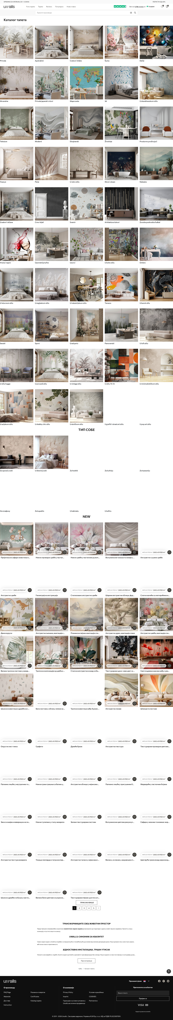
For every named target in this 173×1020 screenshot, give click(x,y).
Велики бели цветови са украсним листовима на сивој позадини (50, 898)
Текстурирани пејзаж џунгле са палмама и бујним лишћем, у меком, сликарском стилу (85, 898)
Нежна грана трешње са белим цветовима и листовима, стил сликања (50, 784)
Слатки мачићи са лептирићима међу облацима (155, 595)
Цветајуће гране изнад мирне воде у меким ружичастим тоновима (155, 860)
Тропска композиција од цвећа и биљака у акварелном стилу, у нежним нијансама (50, 671)
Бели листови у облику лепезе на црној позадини (50, 709)
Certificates (35, 996)
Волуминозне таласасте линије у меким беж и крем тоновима (120, 557)
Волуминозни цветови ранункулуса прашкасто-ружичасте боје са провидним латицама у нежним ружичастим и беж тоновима (120, 822)
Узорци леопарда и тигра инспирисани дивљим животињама (50, 860)
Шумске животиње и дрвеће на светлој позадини (15, 709)
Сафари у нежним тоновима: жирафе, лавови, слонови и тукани (155, 822)
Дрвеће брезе (76, 746)
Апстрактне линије (113, 709)
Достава (7, 1001)
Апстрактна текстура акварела (14, 860)
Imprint (65, 996)
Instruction (8, 1005)
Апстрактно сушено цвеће (151, 557)
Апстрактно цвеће (8, 595)
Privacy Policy (68, 992)
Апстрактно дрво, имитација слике (120, 633)
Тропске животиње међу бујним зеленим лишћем (85, 709)
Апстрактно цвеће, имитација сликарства (155, 633)
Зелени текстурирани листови (83, 822)
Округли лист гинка (9, 746)
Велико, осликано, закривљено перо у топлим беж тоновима (120, 860)
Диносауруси (6, 633)
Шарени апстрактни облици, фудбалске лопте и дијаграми (120, 595)
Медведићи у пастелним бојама (153, 784)
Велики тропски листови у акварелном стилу (15, 671)
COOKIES (92, 996)
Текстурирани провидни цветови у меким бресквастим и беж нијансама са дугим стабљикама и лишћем (155, 746)
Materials (7, 996)
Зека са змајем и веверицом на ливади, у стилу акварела (15, 822)
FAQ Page (7, 992)
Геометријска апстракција (47, 595)
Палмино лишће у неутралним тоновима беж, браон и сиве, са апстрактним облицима (15, 784)
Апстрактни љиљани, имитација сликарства (50, 633)
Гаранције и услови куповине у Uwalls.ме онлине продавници (74, 1002)
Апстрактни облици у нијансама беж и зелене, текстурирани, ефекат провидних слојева (85, 784)
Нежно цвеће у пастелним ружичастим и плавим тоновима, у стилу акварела (85, 557)
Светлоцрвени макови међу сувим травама (155, 671)
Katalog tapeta (36, 1001)
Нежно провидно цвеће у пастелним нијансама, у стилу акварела (50, 557)
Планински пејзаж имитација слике (85, 633)
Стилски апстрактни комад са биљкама (85, 671)
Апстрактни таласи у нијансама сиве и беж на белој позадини (85, 860)
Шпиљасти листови (148, 709)
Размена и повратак (38, 992)
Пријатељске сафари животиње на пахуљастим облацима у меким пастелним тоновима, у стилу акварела (15, 557)
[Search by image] (131, 12)
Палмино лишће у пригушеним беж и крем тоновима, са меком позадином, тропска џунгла (120, 784)
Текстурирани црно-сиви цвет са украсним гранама (120, 671)
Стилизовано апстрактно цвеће (84, 595)
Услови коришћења (96, 992)
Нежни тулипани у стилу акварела (50, 822)
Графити (39, 746)
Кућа (80, 968)
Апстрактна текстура (114, 746)
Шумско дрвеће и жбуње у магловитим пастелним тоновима (15, 898)
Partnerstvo (93, 1001)
